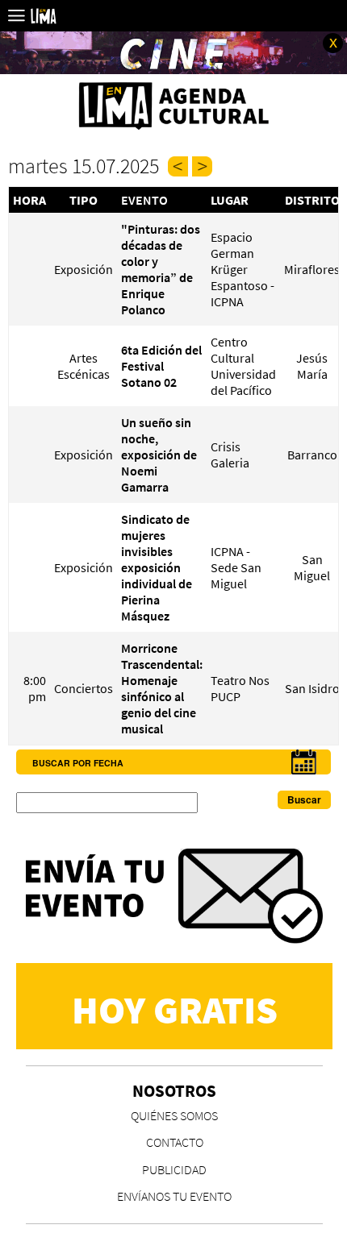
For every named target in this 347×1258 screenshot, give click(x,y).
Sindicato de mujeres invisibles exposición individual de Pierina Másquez (156, 567)
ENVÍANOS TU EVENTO (174, 1196)
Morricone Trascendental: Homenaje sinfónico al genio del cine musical (162, 688)
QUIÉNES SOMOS (174, 1115)
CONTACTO (174, 1142)
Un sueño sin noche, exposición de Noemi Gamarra (159, 454)
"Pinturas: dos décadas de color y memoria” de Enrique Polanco (160, 269)
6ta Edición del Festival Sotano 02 (161, 366)
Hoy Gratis (175, 1010)
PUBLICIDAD (174, 1169)
